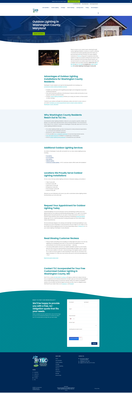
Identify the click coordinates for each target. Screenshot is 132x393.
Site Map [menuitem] (57, 373)
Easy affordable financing (52, 135)
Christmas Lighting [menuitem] (59, 366)
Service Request (94, 7)
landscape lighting (80, 216)
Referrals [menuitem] (57, 369)
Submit (94, 343)
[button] (98, 13)
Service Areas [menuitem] (58, 375)
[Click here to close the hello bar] (130, 1)
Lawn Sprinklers (45, 7)
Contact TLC (81, 226)
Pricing (87, 7)
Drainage (63, 7)
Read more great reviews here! (51, 258)
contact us (64, 277)
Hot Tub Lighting (50, 157)
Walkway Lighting (50, 160)
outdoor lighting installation (56, 96)
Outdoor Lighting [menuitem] (59, 362)
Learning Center (79, 7)
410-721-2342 (79, 64)
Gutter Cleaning (70, 7)
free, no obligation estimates (60, 134)
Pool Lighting (49, 156)
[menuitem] (76, 4)
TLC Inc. (79, 56)
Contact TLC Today (73, 1)
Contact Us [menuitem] (58, 371)
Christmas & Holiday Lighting (52, 162)
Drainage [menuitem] (57, 364)
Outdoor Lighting (54, 7)
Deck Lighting (49, 159)
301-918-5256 (57, 277)
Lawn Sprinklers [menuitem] (59, 360)
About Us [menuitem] (57, 367)
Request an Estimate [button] (39, 33)
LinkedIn (72, 283)
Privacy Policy (97, 388)
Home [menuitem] (57, 358)
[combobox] (83, 325)
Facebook (64, 283)
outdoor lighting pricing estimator (57, 137)
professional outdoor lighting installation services (55, 86)
